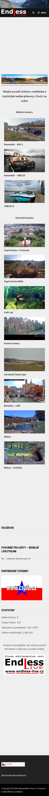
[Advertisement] (24, 41)
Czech (8, 764)
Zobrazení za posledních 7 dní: (16, 627)
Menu (43, 12)
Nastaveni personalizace (13, 775)
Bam (20, 791)
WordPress (9, 791)
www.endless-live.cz (27, 788)
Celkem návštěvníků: (12, 632)
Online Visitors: (9, 617)
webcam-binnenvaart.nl (18, 558)
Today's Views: (9, 622)
